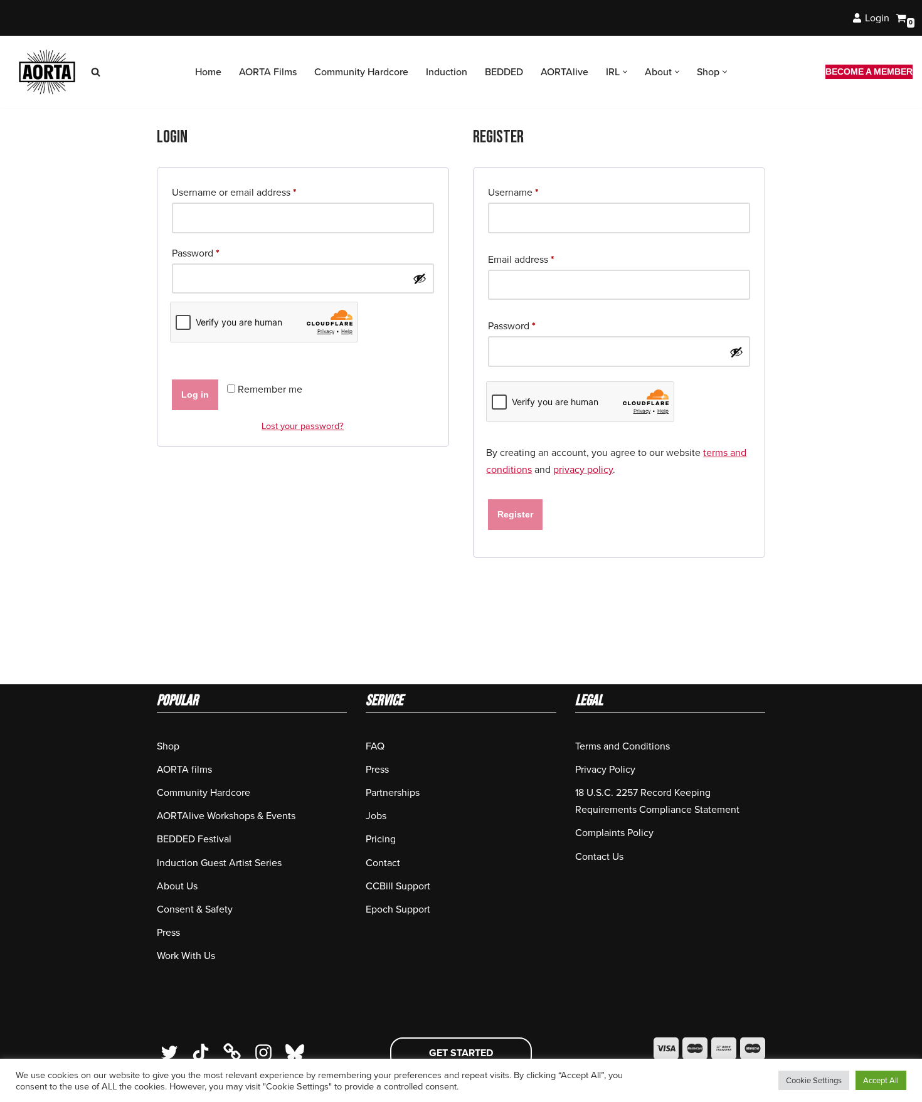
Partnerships (393, 792)
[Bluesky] (294, 1052)
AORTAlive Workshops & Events (226, 815)
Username (513, 191)
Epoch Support (398, 909)
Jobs (376, 815)
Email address (521, 259)
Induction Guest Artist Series (219, 863)
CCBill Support (398, 886)
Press (168, 932)
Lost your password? (303, 426)
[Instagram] (263, 1052)
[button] (625, 72)
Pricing (381, 839)
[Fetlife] (232, 1052)
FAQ (375, 746)
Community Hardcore (361, 72)
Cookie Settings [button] (814, 1080)
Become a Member (869, 71)
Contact (383, 863)
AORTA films (184, 769)
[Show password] (420, 278)
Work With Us (186, 955)
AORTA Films (268, 72)
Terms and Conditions (622, 746)
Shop (168, 746)
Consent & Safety (195, 909)
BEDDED (504, 72)
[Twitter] (169, 1052)
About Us (177, 886)
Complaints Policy (614, 832)
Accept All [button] (881, 1080)
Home (208, 72)
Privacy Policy (605, 769)
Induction (446, 72)
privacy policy (583, 469)
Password (196, 252)
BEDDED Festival (194, 839)
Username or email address (234, 191)
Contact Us (599, 856)
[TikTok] (200, 1052)
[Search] (95, 72)
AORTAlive (564, 72)
